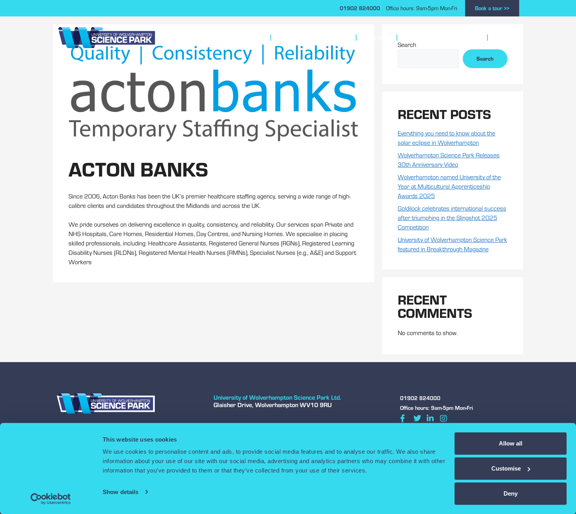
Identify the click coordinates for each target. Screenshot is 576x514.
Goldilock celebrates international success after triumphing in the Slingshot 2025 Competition (452, 217)
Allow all (510, 443)
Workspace (244, 37)
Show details (120, 492)
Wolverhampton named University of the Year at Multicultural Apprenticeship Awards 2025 (449, 186)
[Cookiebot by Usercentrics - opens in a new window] (50, 499)
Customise (506, 468)
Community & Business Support (439, 37)
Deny (511, 493)
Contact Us (506, 37)
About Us (373, 37)
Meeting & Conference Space (309, 37)
